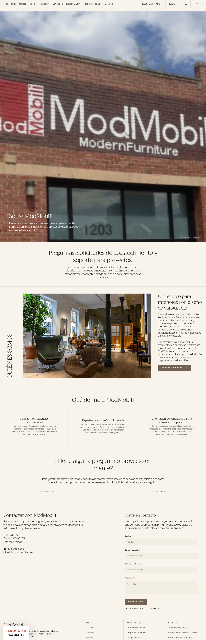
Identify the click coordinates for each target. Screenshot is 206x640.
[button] (198, 3)
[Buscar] (185, 3)
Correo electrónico (133, 550)
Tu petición (130, 578)
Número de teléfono (133, 564)
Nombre (129, 536)
